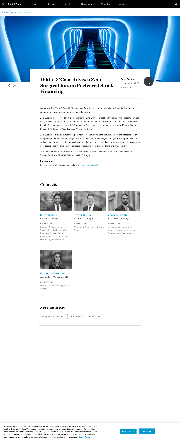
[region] (90, 431)
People (35, 4)
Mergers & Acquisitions (51, 227)
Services (51, 4)
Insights (68, 4)
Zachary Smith (117, 215)
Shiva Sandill (48, 215)
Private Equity (57, 239)
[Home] (11, 4)
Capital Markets (57, 233)
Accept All (147, 431)
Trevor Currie (82, 215)
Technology (126, 230)
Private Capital (47, 236)
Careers (122, 4)
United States (94, 316)
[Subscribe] (21, 85)
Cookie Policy (84, 437)
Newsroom (86, 4)
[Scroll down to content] (149, 81)
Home (5, 12)
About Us (105, 4)
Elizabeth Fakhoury (52, 274)
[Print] (16, 85)
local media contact (89, 164)
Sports (135, 233)
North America (76, 316)
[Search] (176, 4)
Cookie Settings (128, 431)
